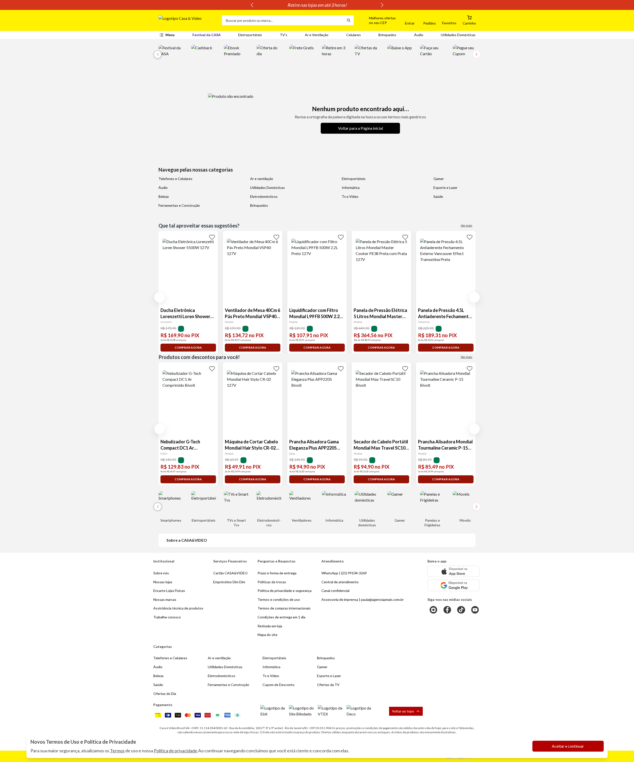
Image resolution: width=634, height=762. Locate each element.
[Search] (349, 20)
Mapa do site (267, 635)
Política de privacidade (175, 750)
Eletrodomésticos (264, 196)
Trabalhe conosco (167, 617)
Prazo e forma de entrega (277, 573)
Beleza (163, 196)
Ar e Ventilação (316, 35)
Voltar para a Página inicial (360, 128)
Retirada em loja (270, 626)
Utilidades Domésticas (458, 35)
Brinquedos (387, 35)
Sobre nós (161, 573)
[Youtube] (475, 610)
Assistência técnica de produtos (178, 608)
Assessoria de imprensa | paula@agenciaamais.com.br (362, 599)
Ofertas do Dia (164, 693)
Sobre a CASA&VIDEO (186, 540)
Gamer (438, 179)
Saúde (438, 196)
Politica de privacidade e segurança (285, 590)
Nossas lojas (162, 582)
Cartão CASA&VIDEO (230, 573)
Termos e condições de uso (279, 599)
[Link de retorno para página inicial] (188, 20)
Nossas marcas (164, 599)
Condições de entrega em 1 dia (281, 617)
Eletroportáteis (250, 35)
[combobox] (283, 20)
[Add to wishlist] (212, 237)
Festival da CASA (206, 35)
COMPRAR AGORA (188, 347)
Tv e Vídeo (350, 196)
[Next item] (382, 5)
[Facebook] (447, 610)
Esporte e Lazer (445, 187)
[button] (377, 20)
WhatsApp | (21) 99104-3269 (344, 573)
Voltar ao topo (403, 711)
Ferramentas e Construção (179, 205)
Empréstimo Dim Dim (229, 582)
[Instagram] (433, 610)
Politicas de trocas (272, 582)
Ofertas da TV (328, 685)
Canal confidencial (335, 590)
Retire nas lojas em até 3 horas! (317, 5)
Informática (351, 187)
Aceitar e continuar (568, 746)
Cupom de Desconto (278, 685)
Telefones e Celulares (175, 179)
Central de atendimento (340, 582)
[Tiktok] (461, 610)
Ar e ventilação (261, 179)
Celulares (353, 35)
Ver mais (466, 225)
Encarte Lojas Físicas (169, 590)
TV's (283, 35)
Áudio (418, 35)
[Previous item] (252, 5)
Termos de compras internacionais (284, 608)
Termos (117, 750)
